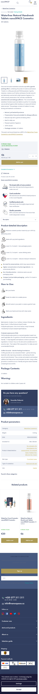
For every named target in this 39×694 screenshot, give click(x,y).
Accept (18, 689)
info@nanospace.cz (14, 413)
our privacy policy (21, 679)
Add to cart (19, 162)
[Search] (17, 3)
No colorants (31, 446)
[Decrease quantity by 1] (29, 156)
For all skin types (32, 459)
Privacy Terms (29, 583)
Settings (19, 683)
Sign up (19, 571)
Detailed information (7, 169)
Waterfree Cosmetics (30, 428)
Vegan (35, 455)
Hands (35, 468)
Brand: (9, 180)
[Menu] (35, 3)
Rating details (18, 12)
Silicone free (29, 455)
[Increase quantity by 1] (36, 156)
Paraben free (33, 452)
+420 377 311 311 (14, 409)
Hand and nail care (31, 463)
